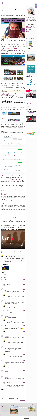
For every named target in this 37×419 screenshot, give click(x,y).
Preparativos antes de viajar (29, 102)
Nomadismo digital (28, 105)
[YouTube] (34, 0)
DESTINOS (3, 406)
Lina (6, 257)
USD (36, 5)
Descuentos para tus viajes (29, 103)
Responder (23, 279)
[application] (31, 119)
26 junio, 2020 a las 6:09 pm (7, 316)
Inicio (2, 405)
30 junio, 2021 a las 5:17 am (6, 371)
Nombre (2, 398)
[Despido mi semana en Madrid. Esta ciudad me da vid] (27, 111)
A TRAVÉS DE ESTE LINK (19, 90)
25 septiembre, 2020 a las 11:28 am (7, 336)
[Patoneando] (3, 3)
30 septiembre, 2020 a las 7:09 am (9, 341)
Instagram (10, 261)
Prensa (3, 410)
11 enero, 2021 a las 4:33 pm (7, 347)
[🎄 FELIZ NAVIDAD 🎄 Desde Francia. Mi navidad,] (33, 111)
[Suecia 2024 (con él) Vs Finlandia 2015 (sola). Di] (28, 111)
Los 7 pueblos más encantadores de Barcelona (4, 272)
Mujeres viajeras (28, 104)
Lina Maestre (10, 256)
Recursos (3, 411)
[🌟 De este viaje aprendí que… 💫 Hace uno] (35, 111)
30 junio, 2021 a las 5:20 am (6, 377)
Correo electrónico (11, 398)
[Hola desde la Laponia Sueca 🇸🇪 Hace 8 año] (31, 111)
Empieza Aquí (3, 407)
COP (36, 3)
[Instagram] (35, 0)
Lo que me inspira (28, 106)
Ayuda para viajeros (11, 250)
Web (17, 398)
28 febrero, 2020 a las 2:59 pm (9, 295)
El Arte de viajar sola (18, 259)
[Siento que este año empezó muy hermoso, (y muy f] (30, 111)
